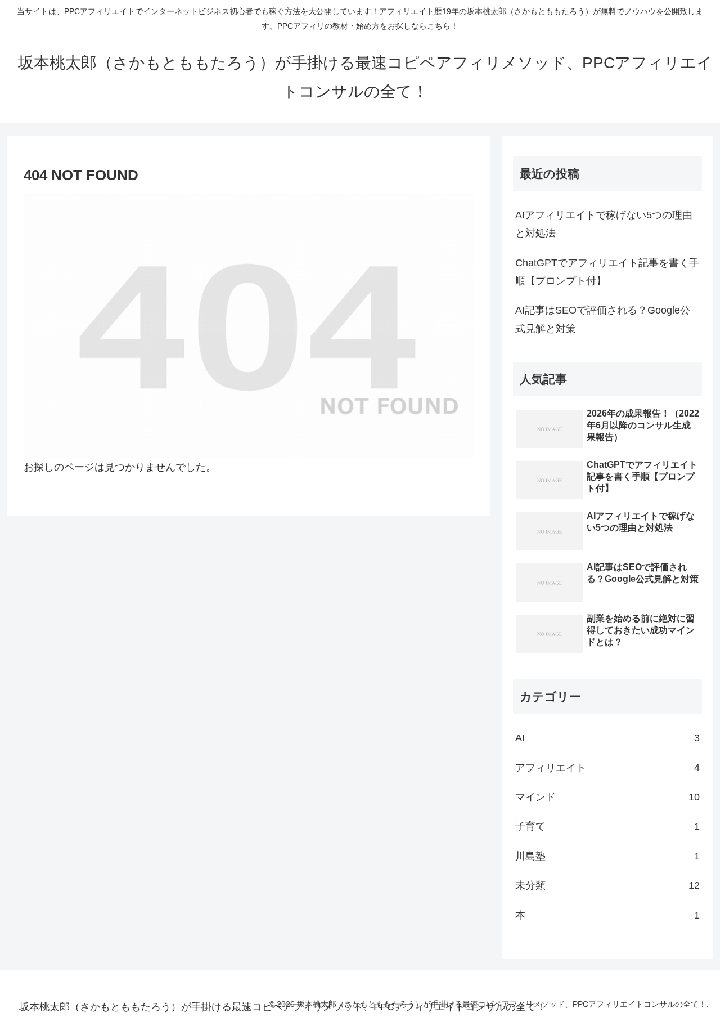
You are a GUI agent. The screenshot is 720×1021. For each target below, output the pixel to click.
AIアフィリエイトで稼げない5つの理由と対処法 (603, 224)
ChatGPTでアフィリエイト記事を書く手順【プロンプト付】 (607, 271)
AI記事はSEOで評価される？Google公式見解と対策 (602, 319)
